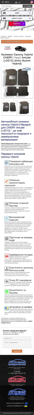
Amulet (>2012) (19, 36)
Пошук (29, 6)
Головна (3, 36)
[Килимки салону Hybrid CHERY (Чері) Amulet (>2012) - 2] (24, 108)
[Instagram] (32, 2)
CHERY (10, 36)
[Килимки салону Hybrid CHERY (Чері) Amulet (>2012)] (17, 83)
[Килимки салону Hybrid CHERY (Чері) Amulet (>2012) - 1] (9, 108)
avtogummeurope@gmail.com (15, 403)
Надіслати (17, 351)
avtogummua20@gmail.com (15, 405)
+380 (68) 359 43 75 (18, 373)
